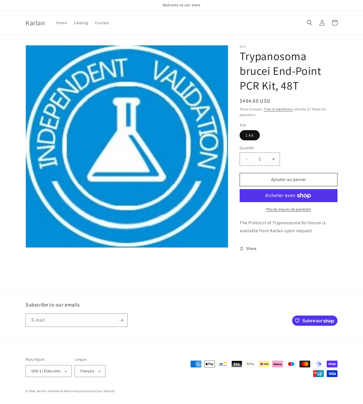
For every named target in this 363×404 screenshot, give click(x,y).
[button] (309, 22)
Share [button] (251, 248)
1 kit (250, 135)
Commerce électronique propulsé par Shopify (81, 391)
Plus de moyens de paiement (288, 209)
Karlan (42, 391)
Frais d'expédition (278, 109)
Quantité (247, 147)
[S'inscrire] (121, 320)
